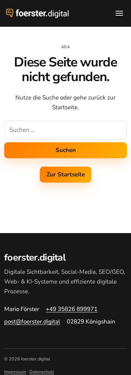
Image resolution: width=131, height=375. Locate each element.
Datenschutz (41, 372)
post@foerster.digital (32, 322)
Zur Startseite (65, 174)
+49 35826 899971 (71, 309)
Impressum (15, 372)
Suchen (66, 150)
